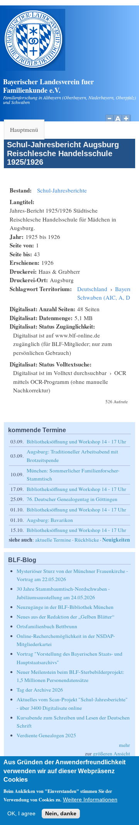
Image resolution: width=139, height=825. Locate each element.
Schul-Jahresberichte (62, 190)
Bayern (123, 289)
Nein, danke (60, 813)
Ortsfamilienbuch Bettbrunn (47, 626)
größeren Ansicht (111, 753)
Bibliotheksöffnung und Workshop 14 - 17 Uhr (76, 441)
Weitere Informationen (90, 800)
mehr (124, 744)
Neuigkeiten (116, 540)
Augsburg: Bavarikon (50, 519)
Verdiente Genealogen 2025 (46, 735)
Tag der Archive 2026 (40, 689)
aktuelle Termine (53, 539)
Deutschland (92, 289)
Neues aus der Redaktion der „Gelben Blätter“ (65, 616)
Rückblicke (87, 539)
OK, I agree (21, 813)
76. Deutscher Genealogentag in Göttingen (72, 499)
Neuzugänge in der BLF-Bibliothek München (65, 606)
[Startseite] (34, 68)
